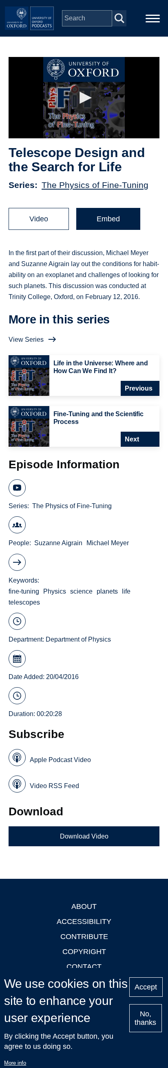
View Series (26, 339)
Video (38, 219)
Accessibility (84, 921)
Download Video (84, 836)
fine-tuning (24, 591)
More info (15, 1063)
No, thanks (145, 1018)
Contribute (84, 937)
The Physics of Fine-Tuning (95, 185)
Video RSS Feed (54, 785)
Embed (108, 219)
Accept (146, 987)
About (84, 906)
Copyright (84, 952)
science (81, 591)
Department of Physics (78, 639)
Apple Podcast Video (60, 759)
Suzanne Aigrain (58, 542)
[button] (84, 98)
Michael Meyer (107, 542)
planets (107, 591)
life (126, 591)
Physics (54, 591)
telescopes (24, 602)
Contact (84, 967)
